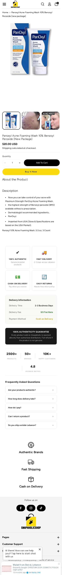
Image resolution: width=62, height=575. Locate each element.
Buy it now (31, 171)
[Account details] (49, 4)
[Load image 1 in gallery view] (11, 121)
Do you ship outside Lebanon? (31, 425)
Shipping (6, 148)
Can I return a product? (31, 416)
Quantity (6, 156)
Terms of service (46, 560)
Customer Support (12, 544)
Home (5, 12)
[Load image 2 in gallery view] (31, 121)
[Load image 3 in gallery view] (50, 121)
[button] (4, 4)
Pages (5, 537)
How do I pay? (31, 407)
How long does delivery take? (31, 398)
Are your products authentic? (31, 389)
